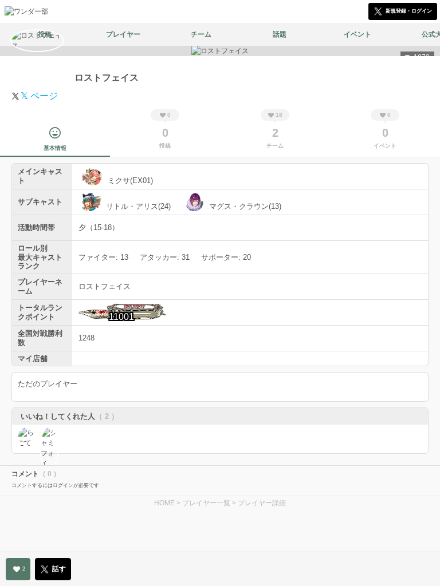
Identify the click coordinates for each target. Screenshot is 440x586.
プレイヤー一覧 (206, 503)
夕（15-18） (98, 227)
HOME (164, 503)
